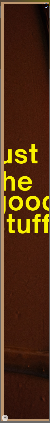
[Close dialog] (46, 5)
